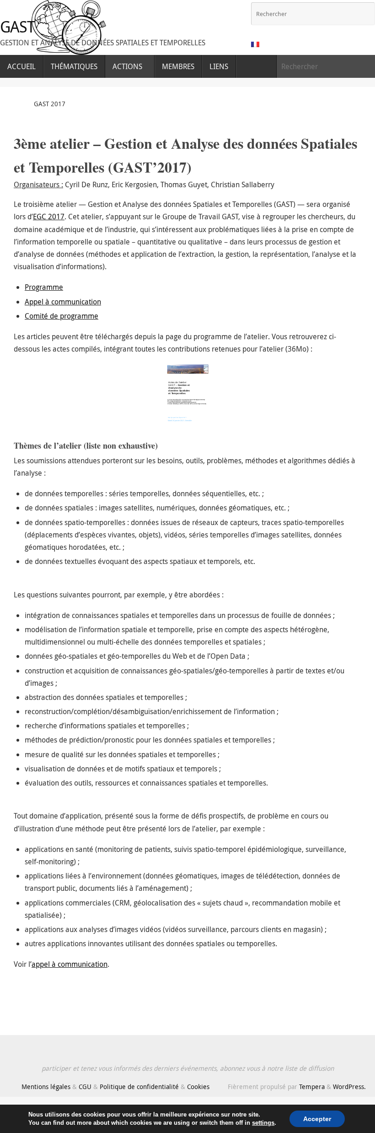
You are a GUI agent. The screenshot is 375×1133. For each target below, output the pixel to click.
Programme (44, 287)
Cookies (198, 1086)
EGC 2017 (48, 216)
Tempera (312, 1086)
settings (263, 1122)
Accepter (317, 1118)
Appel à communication (63, 302)
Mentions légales (45, 1086)
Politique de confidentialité (139, 1086)
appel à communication (69, 964)
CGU (85, 1086)
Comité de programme (61, 316)
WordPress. (349, 1086)
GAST (17, 26)
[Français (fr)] (255, 44)
